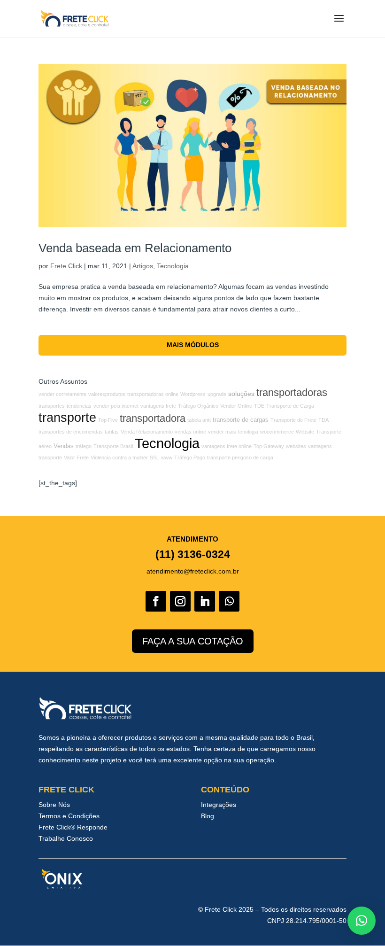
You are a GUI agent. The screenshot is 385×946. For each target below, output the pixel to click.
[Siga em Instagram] (180, 601)
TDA (323, 420)
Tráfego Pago (189, 457)
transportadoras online (152, 394)
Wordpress (193, 394)
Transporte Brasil (113, 446)
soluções (241, 393)
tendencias (79, 406)
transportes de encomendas (70, 431)
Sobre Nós (54, 804)
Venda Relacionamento (147, 431)
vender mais (222, 431)
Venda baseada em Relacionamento (134, 248)
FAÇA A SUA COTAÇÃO (192, 641)
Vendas (64, 446)
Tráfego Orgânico (198, 406)
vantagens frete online (226, 446)
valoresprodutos (106, 394)
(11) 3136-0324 (192, 554)
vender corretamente (62, 394)
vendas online (190, 431)
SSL (154, 457)
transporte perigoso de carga (240, 457)
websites (296, 446)
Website (305, 431)
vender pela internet (116, 406)
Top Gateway (269, 446)
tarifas (112, 431)
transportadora (152, 418)
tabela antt (199, 420)
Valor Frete (76, 457)
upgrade (217, 394)
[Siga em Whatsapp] (229, 601)
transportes (51, 406)
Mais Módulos (193, 345)
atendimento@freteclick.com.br (192, 571)
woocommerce (277, 431)
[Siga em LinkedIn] (204, 601)
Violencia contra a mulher (119, 457)
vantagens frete (158, 406)
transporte (67, 417)
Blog (207, 816)
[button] (361, 921)
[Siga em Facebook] (156, 601)
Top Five (108, 420)
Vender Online (236, 406)
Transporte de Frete (293, 420)
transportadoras (291, 392)
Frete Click (66, 266)
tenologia (248, 431)
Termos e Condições (69, 816)
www (166, 457)
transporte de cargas (241, 420)
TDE (259, 406)
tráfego (84, 446)
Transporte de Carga (290, 406)
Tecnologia (173, 266)
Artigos (142, 266)
